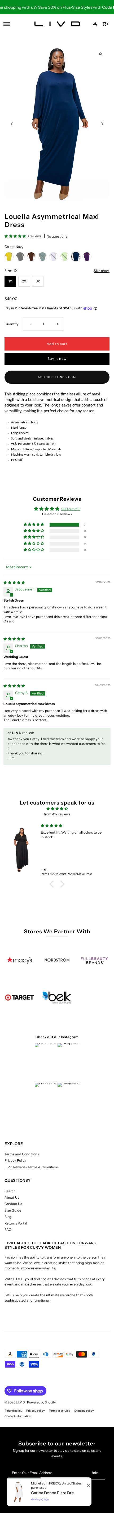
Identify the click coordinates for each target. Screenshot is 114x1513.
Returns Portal (16, 1223)
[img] (14, 582)
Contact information (18, 1416)
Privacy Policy (15, 1160)
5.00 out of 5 (70, 509)
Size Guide (13, 1210)
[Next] (102, 124)
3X (38, 281)
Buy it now (57, 359)
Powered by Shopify (41, 1402)
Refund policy (13, 1410)
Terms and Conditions (22, 1154)
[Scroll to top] (103, 1499)
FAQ (8, 1230)
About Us (12, 1197)
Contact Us (13, 1204)
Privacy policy (35, 1410)
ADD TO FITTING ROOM (57, 377)
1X (10, 281)
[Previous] (12, 124)
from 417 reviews (57, 814)
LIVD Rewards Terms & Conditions (32, 1167)
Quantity (12, 324)
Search (10, 1191)
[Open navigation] (15, 23)
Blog (8, 1217)
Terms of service (59, 1410)
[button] (16, 236)
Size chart (101, 271)
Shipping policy (84, 1410)
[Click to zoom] (101, 54)
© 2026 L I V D (15, 1402)
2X (24, 281)
